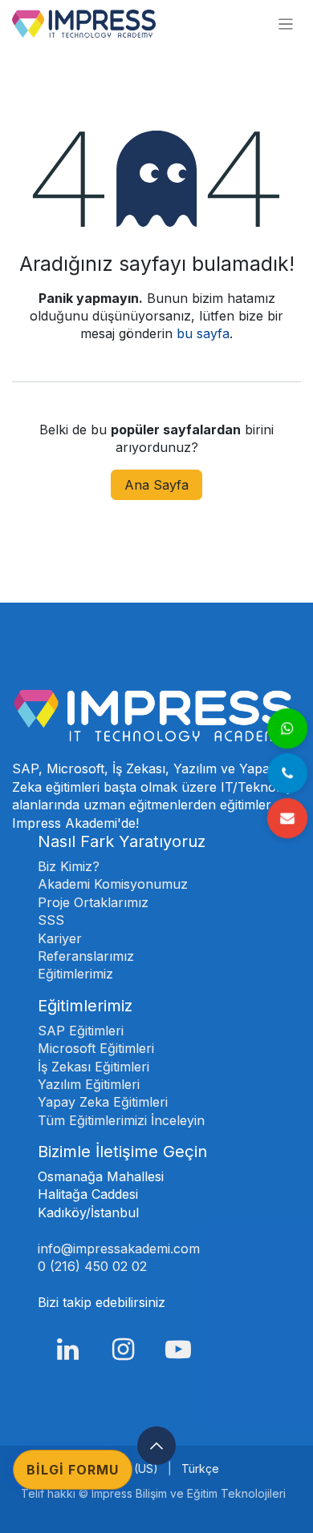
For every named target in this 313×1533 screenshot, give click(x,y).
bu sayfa (203, 333)
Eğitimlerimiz (75, 974)
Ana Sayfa (156, 485)
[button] (156, 1445)
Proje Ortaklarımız (93, 902)
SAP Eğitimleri (81, 1031)
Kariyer (60, 938)
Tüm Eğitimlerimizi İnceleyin (121, 1120)
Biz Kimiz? (69, 866)
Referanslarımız (86, 956)
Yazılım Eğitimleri (89, 1084)
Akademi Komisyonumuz (113, 884)
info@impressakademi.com (119, 1249)
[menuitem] (200, 1468)
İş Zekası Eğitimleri (93, 1067)
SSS (51, 920)
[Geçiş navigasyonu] (285, 23)
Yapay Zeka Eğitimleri (103, 1102)
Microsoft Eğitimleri (96, 1048)
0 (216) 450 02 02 (94, 1266)
